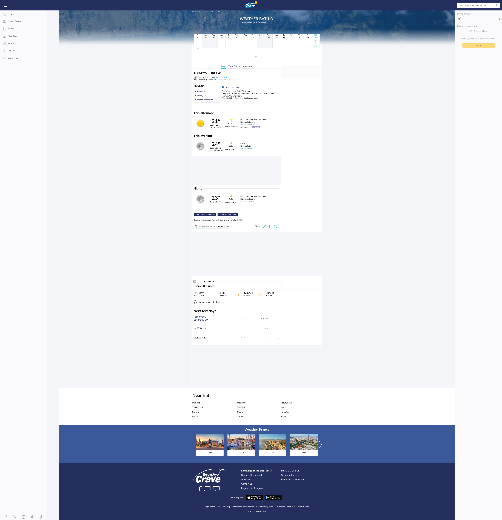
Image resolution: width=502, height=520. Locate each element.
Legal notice (210, 506)
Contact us (246, 483)
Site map (226, 506)
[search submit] (497, 5)
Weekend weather (227, 214)
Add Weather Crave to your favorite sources (213, 226)
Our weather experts (252, 475)
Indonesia (202, 12)
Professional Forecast (292, 479)
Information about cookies (243, 506)
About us (246, 479)
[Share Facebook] (269, 226)
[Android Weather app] (273, 498)
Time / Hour (234, 66)
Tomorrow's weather (205, 214)
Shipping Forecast (290, 475)
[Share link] (264, 226)
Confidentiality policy (264, 506)
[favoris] (271, 19)
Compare (247, 66)
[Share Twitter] (275, 226)
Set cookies (280, 507)
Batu (219, 12)
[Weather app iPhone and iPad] (254, 498)
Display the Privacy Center (298, 507)
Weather (194, 12)
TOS (219, 506)
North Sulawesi (211, 12)
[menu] (6, 5)
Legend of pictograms (252, 488)
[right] (320, 445)
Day (223, 66)
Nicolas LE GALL (222, 77)
